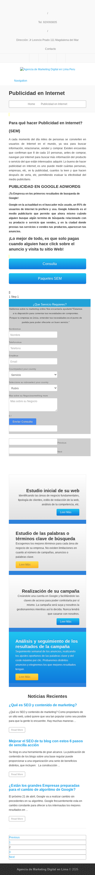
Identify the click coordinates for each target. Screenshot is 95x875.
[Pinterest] (61, 58)
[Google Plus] (52, 58)
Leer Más (65, 512)
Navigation (20, 80)
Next (12, 857)
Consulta (50, 264)
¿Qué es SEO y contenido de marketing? (43, 705)
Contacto (50, 48)
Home (31, 104)
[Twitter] (42, 58)
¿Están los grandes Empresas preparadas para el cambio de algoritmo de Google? (44, 787)
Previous (14, 837)
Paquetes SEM (50, 278)
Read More (17, 729)
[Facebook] (33, 58)
